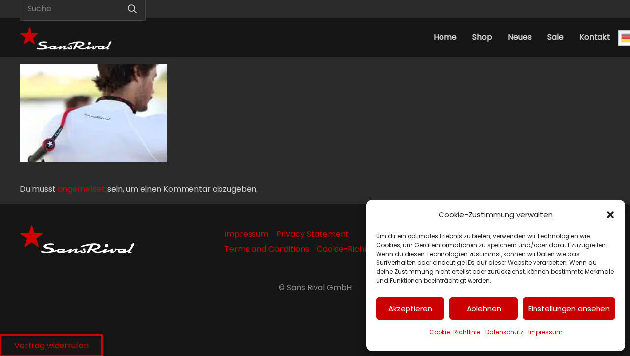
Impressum (545, 332)
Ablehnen (484, 308)
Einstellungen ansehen (569, 308)
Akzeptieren (410, 308)
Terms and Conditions (266, 249)
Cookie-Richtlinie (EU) (359, 249)
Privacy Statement (312, 234)
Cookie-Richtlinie (454, 332)
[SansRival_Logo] (66, 37)
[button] (610, 215)
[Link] (574, 8)
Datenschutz (504, 332)
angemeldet (81, 188)
